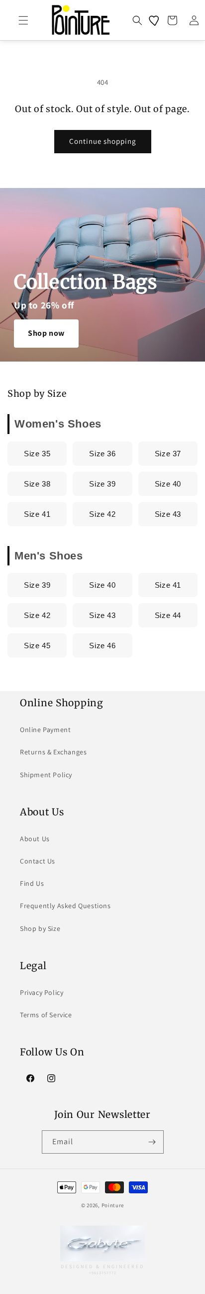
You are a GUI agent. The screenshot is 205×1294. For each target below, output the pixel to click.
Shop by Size (40, 928)
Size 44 (168, 615)
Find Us (32, 883)
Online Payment (45, 729)
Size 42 (102, 514)
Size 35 (37, 453)
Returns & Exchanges (53, 751)
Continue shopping (102, 141)
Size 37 (168, 453)
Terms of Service (46, 1014)
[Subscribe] (152, 1142)
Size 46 (102, 645)
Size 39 (102, 484)
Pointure (113, 1205)
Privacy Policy (41, 992)
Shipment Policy (46, 774)
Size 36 (102, 453)
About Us (35, 838)
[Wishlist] (154, 20)
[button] (23, 20)
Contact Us (37, 861)
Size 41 (37, 514)
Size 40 (168, 484)
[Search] (137, 20)
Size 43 (168, 514)
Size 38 (37, 484)
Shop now (46, 333)
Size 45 (37, 645)
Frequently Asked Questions (65, 905)
